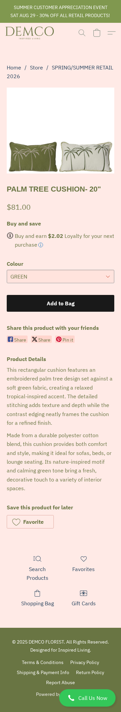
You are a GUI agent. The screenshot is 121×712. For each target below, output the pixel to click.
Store (36, 67)
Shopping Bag (37, 603)
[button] (60, 698)
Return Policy (90, 672)
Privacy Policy (84, 662)
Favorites (83, 569)
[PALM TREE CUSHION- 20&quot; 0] (60, 130)
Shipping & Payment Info (43, 672)
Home (14, 67)
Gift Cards (84, 603)
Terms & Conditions (43, 662)
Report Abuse (60, 682)
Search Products (37, 573)
